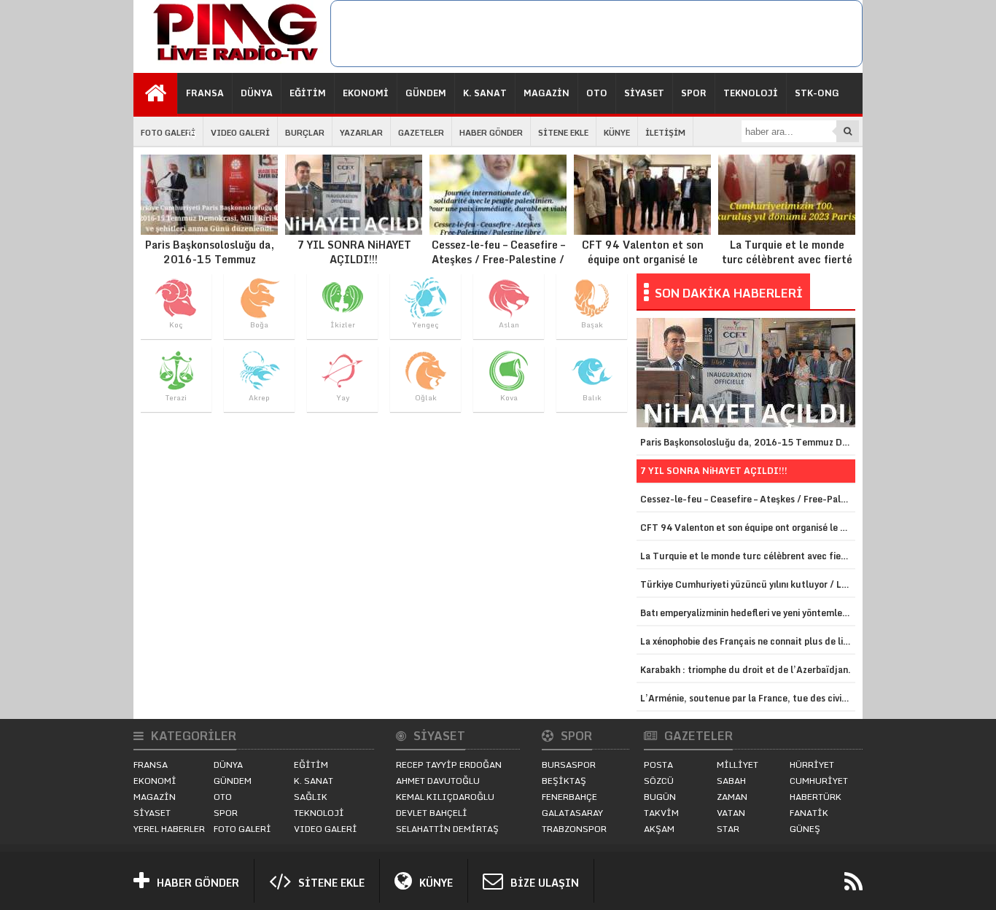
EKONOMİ (366, 93)
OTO (596, 93)
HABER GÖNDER (491, 132)
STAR (728, 829)
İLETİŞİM (665, 132)
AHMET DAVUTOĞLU (438, 781)
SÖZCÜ (659, 781)
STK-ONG (817, 93)
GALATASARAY (572, 813)
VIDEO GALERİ (240, 132)
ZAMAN (732, 797)
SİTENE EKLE (563, 132)
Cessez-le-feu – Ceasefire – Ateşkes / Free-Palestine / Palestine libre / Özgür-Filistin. (498, 266)
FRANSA (205, 93)
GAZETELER (421, 132)
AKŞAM (659, 829)
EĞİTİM (307, 93)
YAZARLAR (361, 132)
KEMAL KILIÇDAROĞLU (445, 797)
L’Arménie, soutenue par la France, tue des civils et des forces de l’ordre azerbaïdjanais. (747, 698)
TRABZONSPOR (574, 829)
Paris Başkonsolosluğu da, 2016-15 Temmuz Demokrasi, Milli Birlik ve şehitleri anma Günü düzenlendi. (209, 273)
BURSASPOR (569, 764)
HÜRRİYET (812, 764)
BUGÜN (660, 797)
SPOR (694, 93)
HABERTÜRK (815, 797)
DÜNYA (257, 93)
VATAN (731, 813)
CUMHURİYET (819, 781)
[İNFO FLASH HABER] (231, 61)
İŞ (191, 134)
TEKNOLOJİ (750, 93)
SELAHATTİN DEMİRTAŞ (447, 829)
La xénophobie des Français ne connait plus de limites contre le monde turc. (747, 641)
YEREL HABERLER (169, 829)
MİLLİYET (737, 764)
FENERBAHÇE (569, 797)
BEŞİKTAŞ (564, 781)
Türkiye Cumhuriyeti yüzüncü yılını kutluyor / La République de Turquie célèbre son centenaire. (747, 584)
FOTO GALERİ (168, 132)
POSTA (658, 764)
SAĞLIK (310, 797)
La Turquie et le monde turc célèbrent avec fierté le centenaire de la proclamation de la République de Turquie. (787, 273)
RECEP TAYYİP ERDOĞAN (449, 764)
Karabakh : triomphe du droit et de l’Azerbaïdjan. (745, 670)
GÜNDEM (425, 93)
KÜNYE (617, 132)
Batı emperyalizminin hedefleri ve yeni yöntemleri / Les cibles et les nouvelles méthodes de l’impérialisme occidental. (747, 613)
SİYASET (644, 93)
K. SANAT (485, 93)
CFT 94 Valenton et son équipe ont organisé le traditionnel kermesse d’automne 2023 (643, 266)
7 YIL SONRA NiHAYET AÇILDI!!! (354, 251)
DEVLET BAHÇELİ (431, 813)
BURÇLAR (304, 132)
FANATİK (809, 813)
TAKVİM (661, 813)
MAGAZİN (546, 93)
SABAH (731, 781)
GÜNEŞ (805, 829)
